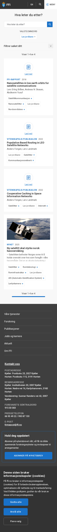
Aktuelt (8, 343)
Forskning (9, 321)
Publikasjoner (11, 328)
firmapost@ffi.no (13, 424)
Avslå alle (15, 511)
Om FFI (8, 350)
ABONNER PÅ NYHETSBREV (28, 455)
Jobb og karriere (13, 336)
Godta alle (16, 502)
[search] (50, 24)
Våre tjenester (12, 314)
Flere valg (15, 521)
